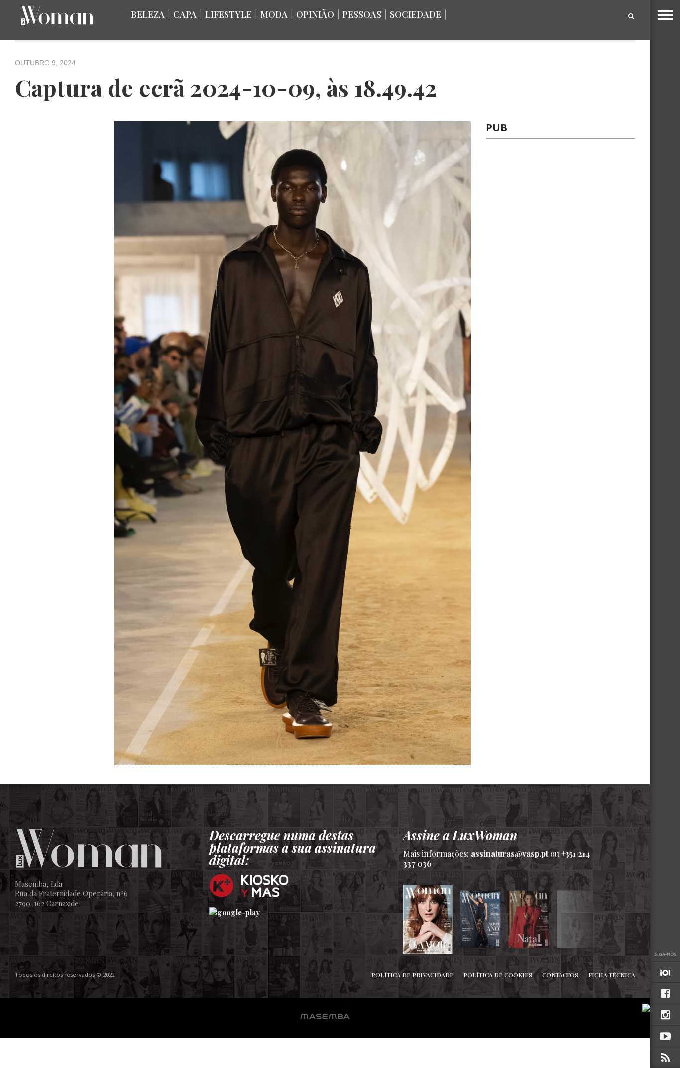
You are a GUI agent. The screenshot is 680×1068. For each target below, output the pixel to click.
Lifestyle (228, 14)
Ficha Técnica (611, 975)
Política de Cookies (497, 975)
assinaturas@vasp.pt (509, 853)
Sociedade (415, 14)
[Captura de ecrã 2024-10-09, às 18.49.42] (292, 761)
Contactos (560, 975)
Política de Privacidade (412, 975)
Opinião (315, 14)
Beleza (148, 14)
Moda (274, 14)
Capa (185, 14)
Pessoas (361, 14)
